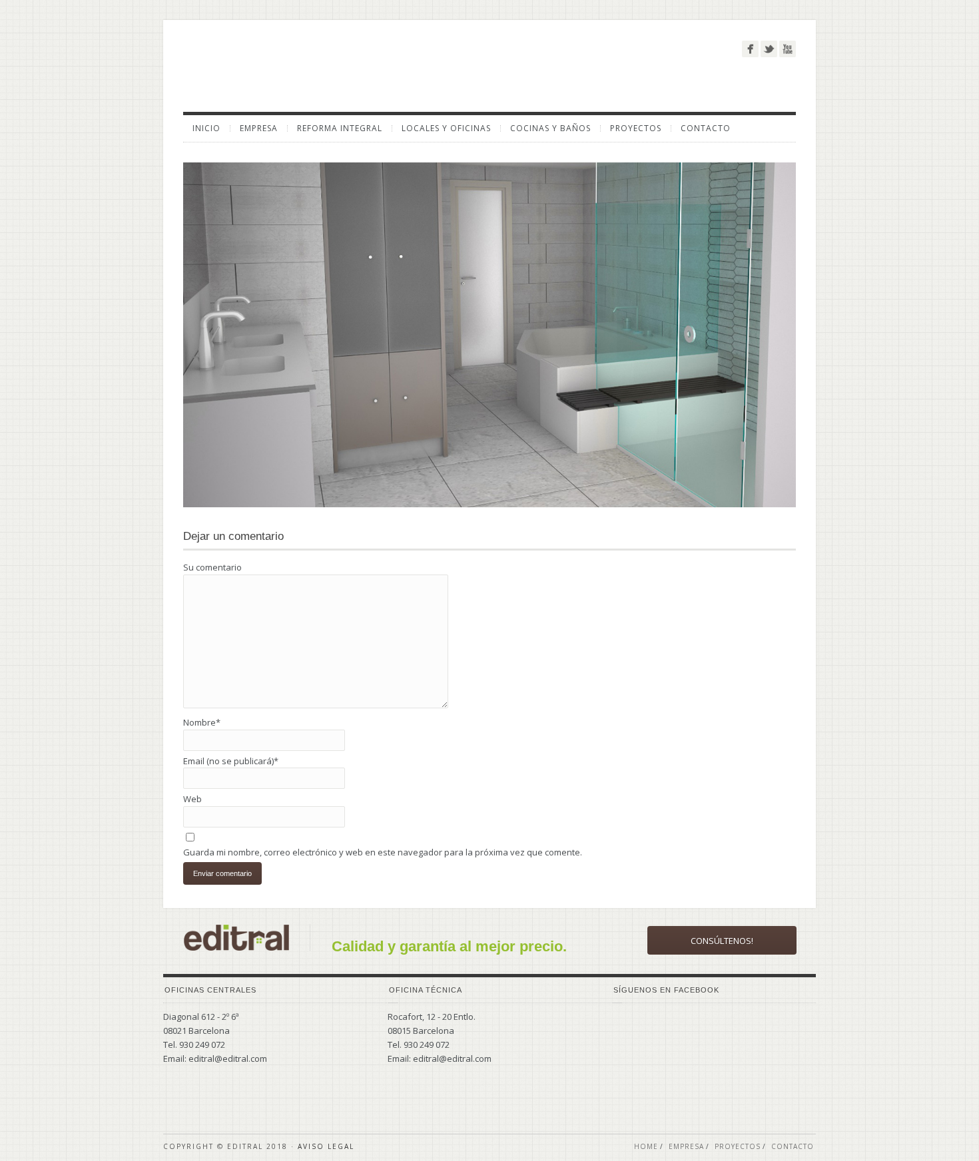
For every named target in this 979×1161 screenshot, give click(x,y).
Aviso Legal (326, 1146)
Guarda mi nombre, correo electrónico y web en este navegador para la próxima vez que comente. (382, 852)
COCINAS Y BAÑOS (550, 128)
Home (646, 1146)
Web (192, 799)
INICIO (206, 128)
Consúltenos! (722, 941)
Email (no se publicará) (230, 761)
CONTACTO (706, 128)
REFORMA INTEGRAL (339, 128)
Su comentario (212, 567)
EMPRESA (259, 128)
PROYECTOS (635, 128)
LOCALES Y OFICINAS (446, 128)
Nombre (201, 722)
